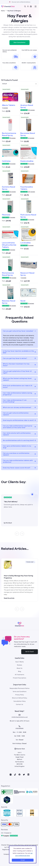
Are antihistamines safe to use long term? (18, 440)
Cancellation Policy (20, 701)
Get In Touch (29, 651)
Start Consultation (19, 42)
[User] (28, 6)
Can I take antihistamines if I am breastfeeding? (14, 401)
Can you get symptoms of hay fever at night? (17, 372)
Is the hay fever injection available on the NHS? (18, 351)
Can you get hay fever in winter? (15, 358)
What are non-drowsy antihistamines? (17, 407)
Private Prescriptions (19, 678)
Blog (19, 671)
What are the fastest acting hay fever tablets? (17, 379)
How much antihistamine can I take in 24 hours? (17, 386)
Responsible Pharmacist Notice (19, 688)
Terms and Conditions (19, 691)
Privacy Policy (19, 694)
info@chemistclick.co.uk (19, 717)
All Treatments (19, 674)
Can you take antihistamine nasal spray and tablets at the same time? (17, 426)
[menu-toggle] (35, 6)
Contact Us (19, 704)
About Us (19, 668)
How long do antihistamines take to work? (18, 420)
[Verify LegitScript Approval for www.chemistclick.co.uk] (7, 799)
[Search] (25, 6)
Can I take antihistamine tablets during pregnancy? (17, 393)
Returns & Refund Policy (19, 698)
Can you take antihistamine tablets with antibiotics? (18, 461)
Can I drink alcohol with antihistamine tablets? (17, 433)
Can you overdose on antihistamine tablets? (16, 454)
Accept (23, 860)
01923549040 (19, 728)
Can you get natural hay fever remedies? (18, 331)
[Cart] (31, 6)
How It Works (19, 662)
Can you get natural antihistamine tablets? (15, 413)
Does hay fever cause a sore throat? (16, 467)
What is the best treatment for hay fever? (16, 364)
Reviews (19, 665)
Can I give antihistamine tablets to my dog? (17, 446)
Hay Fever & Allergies (14, 10)
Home (3, 10)
